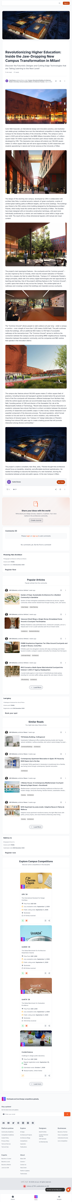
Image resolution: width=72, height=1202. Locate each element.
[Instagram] (28, 1123)
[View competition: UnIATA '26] (36, 986)
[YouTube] (8, 1123)
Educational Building (38, 80)
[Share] (56, 81)
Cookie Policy (5, 1138)
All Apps (22, 1132)
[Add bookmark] (61, 590)
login (28, 536)
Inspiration (23, 1144)
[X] (13, 1123)
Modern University (14, 81)
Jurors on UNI (5, 1167)
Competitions (23, 1141)
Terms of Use (5, 1147)
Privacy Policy (5, 1141)
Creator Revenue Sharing (43, 1135)
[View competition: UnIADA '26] (36, 933)
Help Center (23, 1167)
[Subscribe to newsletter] (67, 1114)
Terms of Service (6, 1144)
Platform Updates (25, 1170)
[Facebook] (33, 1123)
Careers (22, 1161)
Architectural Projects (26, 1135)
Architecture (47, 80)
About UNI (23, 1158)
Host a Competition (63, 1135)
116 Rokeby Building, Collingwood (33, 737)
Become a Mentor (6, 1164)
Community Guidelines (8, 1132)
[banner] (36, 562)
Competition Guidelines (8, 1135)
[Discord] (4, 1123)
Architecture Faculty (38, 81)
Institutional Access (63, 1138)
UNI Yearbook (42, 1139)
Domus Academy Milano (26, 81)
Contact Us (23, 1164)
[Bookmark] (60, 81)
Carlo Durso (12, 80)
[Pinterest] (18, 1123)
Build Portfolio (42, 1132)
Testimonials (23, 1173)
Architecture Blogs (25, 1138)
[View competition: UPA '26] (36, 881)
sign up (35, 536)
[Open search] (59, 3)
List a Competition (62, 1141)
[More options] (65, 81)
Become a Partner (62, 1132)
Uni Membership (43, 1142)
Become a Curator (6, 1158)
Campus (30, 80)
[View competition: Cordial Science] (36, 1038)
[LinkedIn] (23, 1123)
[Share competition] (49, 920)
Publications (23, 1147)
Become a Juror (6, 1161)
